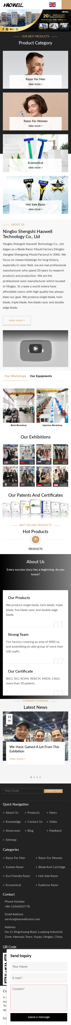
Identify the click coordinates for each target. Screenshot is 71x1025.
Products (33, 812)
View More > (35, 84)
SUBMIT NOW (53, 791)
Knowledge (13, 821)
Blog (30, 830)
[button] (5, 19)
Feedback (55, 830)
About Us (12, 812)
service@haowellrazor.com (22, 919)
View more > (17, 320)
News (53, 812)
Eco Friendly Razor (18, 876)
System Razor (15, 867)
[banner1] (35, 20)
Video (53, 821)
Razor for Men (15, 858)
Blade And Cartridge (51, 867)
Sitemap (11, 839)
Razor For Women (50, 858)
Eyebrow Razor (48, 885)
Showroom (13, 830)
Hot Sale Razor (48, 876)
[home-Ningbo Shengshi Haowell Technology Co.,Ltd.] (13, 5)
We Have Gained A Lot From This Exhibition (34, 749)
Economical (13, 885)
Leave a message (39, 1017)
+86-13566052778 (17, 906)
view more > (17, 758)
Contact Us (35, 821)
